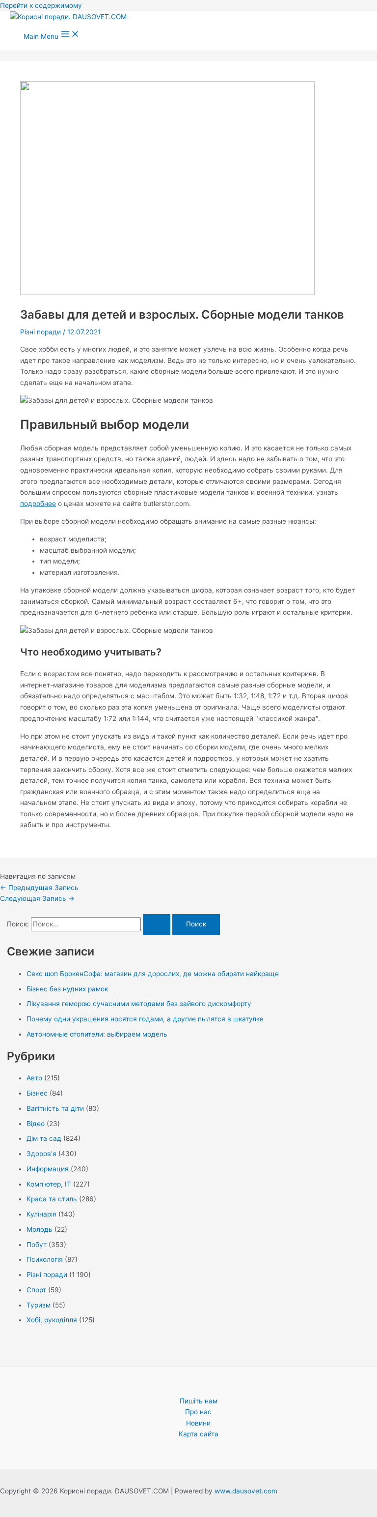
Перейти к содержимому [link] (41, 5)
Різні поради (40, 332)
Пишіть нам (198, 1401)
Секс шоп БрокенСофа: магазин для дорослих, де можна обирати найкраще (153, 974)
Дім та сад (44, 1138)
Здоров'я (41, 1154)
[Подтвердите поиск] (156, 924)
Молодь (40, 1229)
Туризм (39, 1305)
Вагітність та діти (55, 1108)
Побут (37, 1245)
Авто (34, 1078)
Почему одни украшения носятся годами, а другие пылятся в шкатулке (145, 1019)
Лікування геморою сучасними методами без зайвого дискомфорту (139, 1004)
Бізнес (37, 1093)
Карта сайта (198, 1434)
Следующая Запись (37, 898)
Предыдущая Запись (39, 888)
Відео (36, 1124)
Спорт (36, 1290)
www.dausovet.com (246, 1491)
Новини (198, 1423)
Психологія (45, 1259)
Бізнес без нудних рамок (67, 989)
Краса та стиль (52, 1199)
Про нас (198, 1412)
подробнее (38, 503)
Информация (48, 1169)
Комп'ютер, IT (49, 1184)
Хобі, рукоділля (52, 1320)
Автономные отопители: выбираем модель (97, 1034)
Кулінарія (41, 1214)
